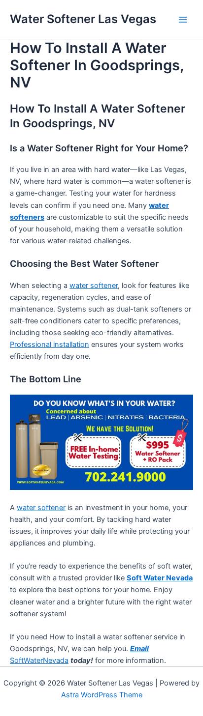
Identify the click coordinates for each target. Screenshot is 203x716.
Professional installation (49, 344)
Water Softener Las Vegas (83, 19)
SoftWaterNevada (39, 660)
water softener (93, 285)
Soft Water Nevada (160, 577)
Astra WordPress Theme (101, 694)
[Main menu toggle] (182, 19)
